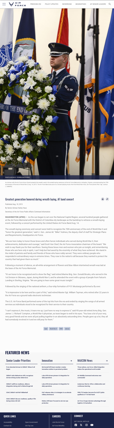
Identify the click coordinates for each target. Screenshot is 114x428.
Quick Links (10, 416)
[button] (3, 4)
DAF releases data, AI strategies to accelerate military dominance (56, 393)
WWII (61, 329)
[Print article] (102, 199)
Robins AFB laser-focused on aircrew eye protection (55, 402)
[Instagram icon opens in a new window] (86, 425)
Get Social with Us (81, 421)
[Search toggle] (110, 4)
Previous (5, 92)
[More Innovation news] (71, 361)
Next (108, 92)
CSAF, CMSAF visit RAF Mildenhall (17, 392)
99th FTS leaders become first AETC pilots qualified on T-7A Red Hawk (90, 393)
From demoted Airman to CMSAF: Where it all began (20, 368)
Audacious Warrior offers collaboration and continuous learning (91, 385)
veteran (67, 329)
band (46, 329)
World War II (53, 329)
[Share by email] (107, 199)
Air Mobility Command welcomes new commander (89, 376)
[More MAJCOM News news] (107, 361)
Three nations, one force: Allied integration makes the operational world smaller (90, 368)
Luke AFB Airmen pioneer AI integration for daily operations (55, 376)
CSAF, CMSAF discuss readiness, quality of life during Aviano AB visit (21, 400)
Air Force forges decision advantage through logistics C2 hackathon (91, 402)
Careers (56, 416)
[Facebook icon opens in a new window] (75, 425)
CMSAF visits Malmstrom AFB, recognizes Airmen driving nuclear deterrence (19, 376)
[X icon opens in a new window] (81, 425)
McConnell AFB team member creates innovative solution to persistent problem (54, 368)
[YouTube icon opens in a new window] (92, 425)
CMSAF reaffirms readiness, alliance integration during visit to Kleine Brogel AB (19, 385)
